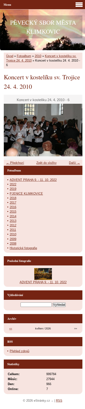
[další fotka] (74, 130)
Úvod (9, 56)
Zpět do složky (46, 163)
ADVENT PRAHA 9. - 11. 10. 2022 (33, 180)
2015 (13, 211)
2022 (13, 184)
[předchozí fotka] (11, 130)
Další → (74, 163)
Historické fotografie (23, 248)
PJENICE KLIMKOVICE (26, 193)
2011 (13, 230)
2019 (13, 189)
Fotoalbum (24, 56)
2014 (13, 216)
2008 (13, 243)
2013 (13, 221)
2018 (13, 198)
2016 (13, 207)
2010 (38, 56)
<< (10, 328)
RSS (59, 400)
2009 (13, 239)
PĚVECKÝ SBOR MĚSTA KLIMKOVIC (43, 26)
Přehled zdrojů (19, 351)
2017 (13, 202)
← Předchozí (15, 163)
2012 (13, 225)
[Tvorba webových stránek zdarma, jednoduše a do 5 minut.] (52, 401)
